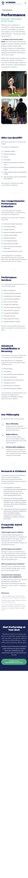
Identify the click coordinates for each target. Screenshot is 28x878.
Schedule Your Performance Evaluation (14, 661)
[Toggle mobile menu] (25, 3)
